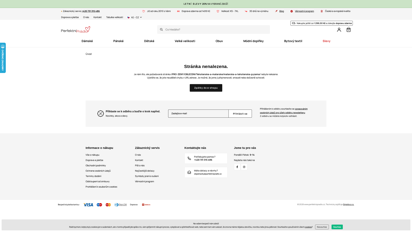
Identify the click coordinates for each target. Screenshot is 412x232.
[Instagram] (244, 167)
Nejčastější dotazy (144, 170)
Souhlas (337, 227)
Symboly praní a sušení (147, 176)
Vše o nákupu (92, 154)
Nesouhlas (322, 227)
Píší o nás (140, 165)
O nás (86, 17)
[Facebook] (237, 167)
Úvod (89, 54)
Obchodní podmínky (96, 165)
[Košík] (348, 30)
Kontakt (98, 17)
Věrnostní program (304, 11)
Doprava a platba (70, 17)
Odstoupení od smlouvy (98, 181)
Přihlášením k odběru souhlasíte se (284, 110)
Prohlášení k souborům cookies (101, 186)
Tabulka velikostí (114, 17)
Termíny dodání (93, 176)
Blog (281, 11)
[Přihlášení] (339, 30)
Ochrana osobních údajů (98, 170)
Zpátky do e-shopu (206, 87)
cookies (308, 227)
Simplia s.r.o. (348, 204)
